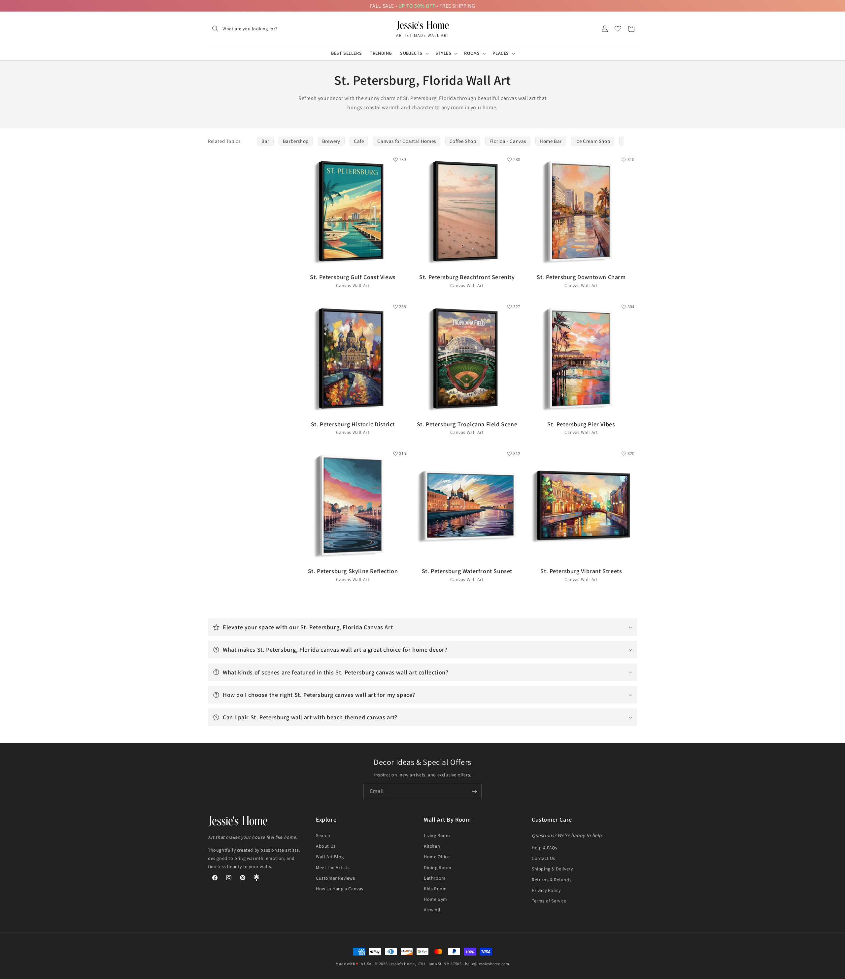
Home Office (437, 857)
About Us (326, 846)
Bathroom (435, 878)
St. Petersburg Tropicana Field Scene (467, 427)
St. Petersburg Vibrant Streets (581, 574)
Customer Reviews (335, 878)
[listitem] (265, 141)
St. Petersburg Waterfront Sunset (467, 574)
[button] (243, 28)
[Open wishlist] (618, 28)
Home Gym (435, 899)
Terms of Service (549, 901)
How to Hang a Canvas (339, 889)
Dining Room (438, 867)
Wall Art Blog (330, 857)
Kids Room (435, 889)
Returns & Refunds (551, 880)
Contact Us (543, 858)
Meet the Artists (333, 867)
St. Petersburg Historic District (353, 427)
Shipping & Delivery (552, 869)
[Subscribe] (474, 791)
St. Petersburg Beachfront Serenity (467, 280)
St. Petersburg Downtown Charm (581, 280)
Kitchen (432, 846)
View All (432, 910)
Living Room (437, 835)
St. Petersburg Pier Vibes (581, 427)
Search (323, 835)
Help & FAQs (545, 848)
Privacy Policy (546, 890)
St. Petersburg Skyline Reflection (353, 574)
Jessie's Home (402, 963)
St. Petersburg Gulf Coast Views (353, 280)
